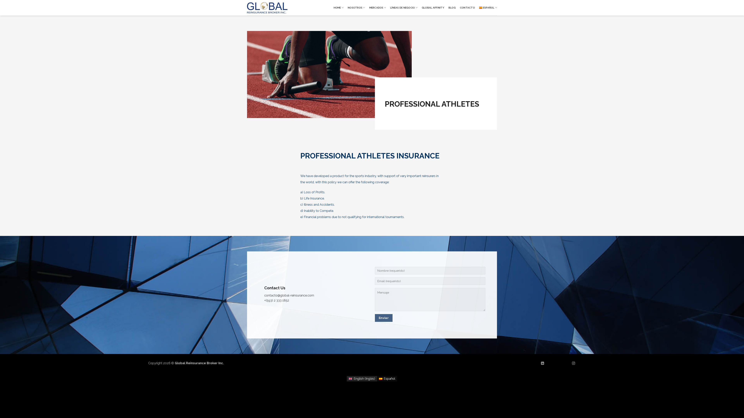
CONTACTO (467, 7)
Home (337, 7)
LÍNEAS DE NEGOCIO (402, 7)
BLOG (452, 7)
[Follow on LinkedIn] (542, 363)
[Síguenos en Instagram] (573, 363)
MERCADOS (376, 7)
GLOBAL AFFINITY (433, 7)
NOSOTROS (355, 7)
